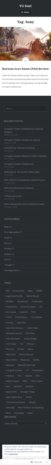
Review (7, 254)
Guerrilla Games (13, 338)
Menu (27, 12)
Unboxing (10, 407)
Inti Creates (11, 344)
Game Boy (21, 322)
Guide (6, 238)
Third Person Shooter (15, 402)
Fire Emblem (36, 317)
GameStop (30, 333)
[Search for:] (25, 108)
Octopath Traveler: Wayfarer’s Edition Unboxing (25, 156)
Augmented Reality (14, 296)
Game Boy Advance (14, 328)
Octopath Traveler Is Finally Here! (19, 164)
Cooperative (11, 306)
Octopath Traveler (14, 370)
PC (27, 370)
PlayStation (37, 370)
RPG (38, 376)
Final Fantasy (21, 317)
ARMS (39, 290)
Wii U (8, 413)
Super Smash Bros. (14, 397)
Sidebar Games (12, 381)
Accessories (18, 290)
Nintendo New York (26, 365)
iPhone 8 (10, 349)
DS (40, 306)
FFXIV (9, 317)
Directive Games (28, 306)
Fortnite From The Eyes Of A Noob (19, 148)
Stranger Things (27, 391)
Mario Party (11, 360)
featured (23, 312)
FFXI (33, 312)
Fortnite (9, 322)
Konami (20, 349)
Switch (29, 397)
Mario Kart (11, 354)
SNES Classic (37, 381)
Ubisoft (32, 402)
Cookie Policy (13, 454)
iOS (21, 344)
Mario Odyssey (26, 354)
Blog (6, 227)
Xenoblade (19, 413)
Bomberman (22, 301)
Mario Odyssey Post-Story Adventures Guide (24, 204)
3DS (8, 290)
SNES (25, 381)
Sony (8, 386)
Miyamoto (25, 360)
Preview (7, 248)
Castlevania (37, 301)
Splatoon (30, 386)
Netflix (36, 360)
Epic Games (11, 312)
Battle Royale (33, 296)
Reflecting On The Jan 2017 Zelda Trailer (22, 172)
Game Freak (32, 328)
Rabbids (28, 376)
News (6, 243)
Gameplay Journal (14, 333)
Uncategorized (10, 270)
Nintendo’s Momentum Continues (18, 188)
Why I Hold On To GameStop (31, 407)
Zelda (30, 413)
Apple (30, 290)
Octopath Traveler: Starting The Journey (22, 140)
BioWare (10, 301)
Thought (8, 265)
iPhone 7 (31, 344)
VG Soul (25, 6)
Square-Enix (11, 391)
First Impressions (11, 232)
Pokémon (10, 376)
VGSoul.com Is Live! (12, 196)
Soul (6, 259)
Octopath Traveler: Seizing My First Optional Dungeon (23, 130)
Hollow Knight (30, 338)
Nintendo (10, 365)
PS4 (19, 376)
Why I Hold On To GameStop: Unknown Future (24, 180)
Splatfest (18, 386)
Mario (30, 349)
